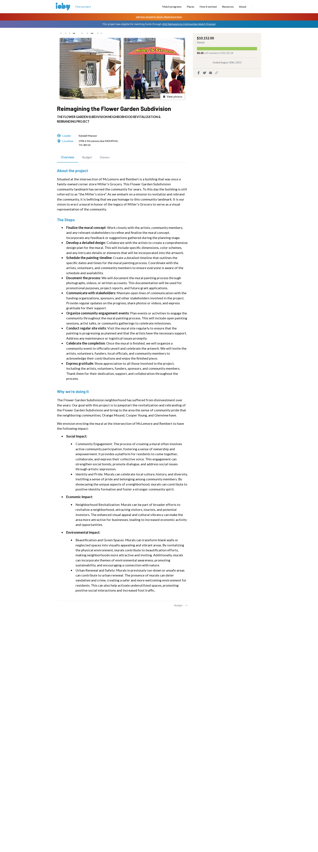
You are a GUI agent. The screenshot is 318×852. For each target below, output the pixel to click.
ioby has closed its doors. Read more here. (159, 16)
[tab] (67, 157)
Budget (178, 605)
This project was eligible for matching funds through (159, 24)
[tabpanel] (122, 382)
